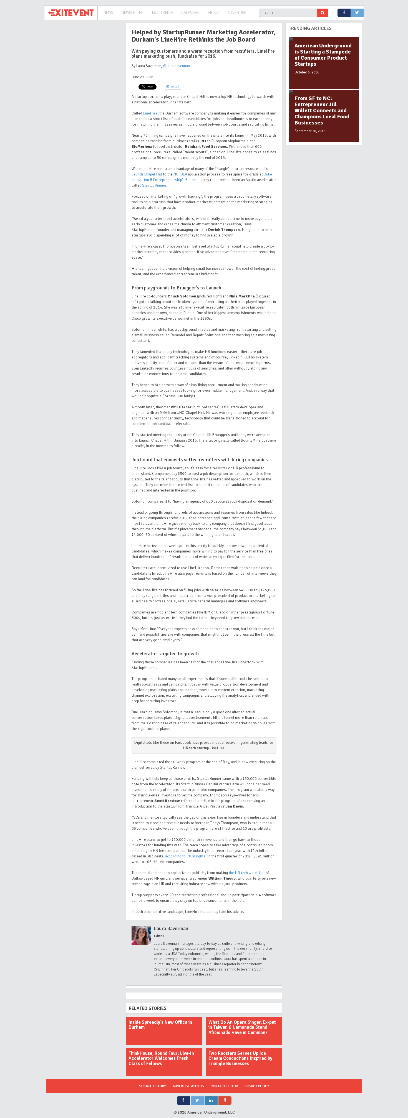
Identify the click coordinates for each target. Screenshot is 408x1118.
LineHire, (150, 113)
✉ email (173, 86)
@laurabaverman (176, 66)
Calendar (190, 12)
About (213, 12)
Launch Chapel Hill (147, 174)
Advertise (237, 12)
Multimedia (162, 12)
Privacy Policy (257, 1086)
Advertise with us (188, 1086)
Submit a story (152, 1086)
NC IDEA (180, 174)
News (108, 12)
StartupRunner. (154, 185)
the (247, 872)
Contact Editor (224, 1086)
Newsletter (132, 12)
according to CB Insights (185, 856)
